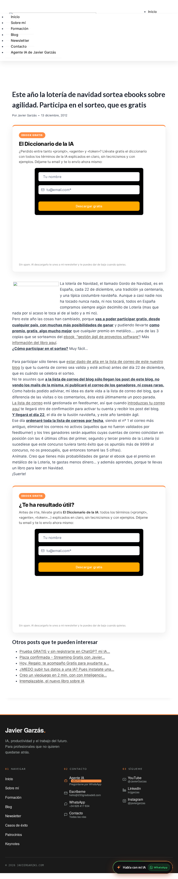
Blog (8, 806)
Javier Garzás (27, 115)
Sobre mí (12, 787)
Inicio (152, 12)
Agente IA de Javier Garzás (33, 52)
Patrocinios (13, 834)
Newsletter (13, 815)
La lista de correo (27, 403)
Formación (19, 28)
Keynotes (12, 843)
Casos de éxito (16, 825)
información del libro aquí (34, 343)
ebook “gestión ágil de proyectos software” (102, 337)
